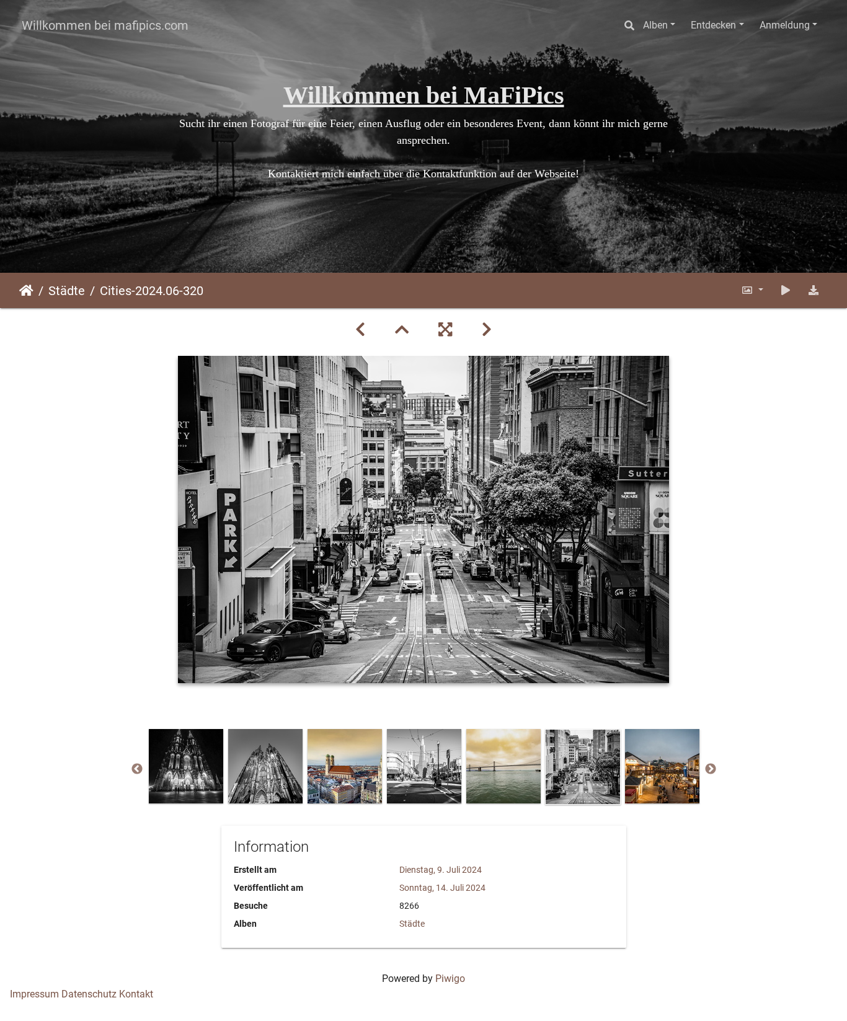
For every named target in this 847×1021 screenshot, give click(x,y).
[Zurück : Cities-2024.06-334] (360, 329)
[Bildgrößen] (752, 290)
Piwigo (450, 978)
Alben (655, 25)
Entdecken (713, 25)
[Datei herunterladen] (813, 290)
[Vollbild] (445, 329)
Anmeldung (785, 25)
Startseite (26, 290)
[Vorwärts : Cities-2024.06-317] (487, 329)
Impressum (34, 994)
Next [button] (710, 769)
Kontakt (136, 994)
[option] (186, 766)
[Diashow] (785, 290)
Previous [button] (137, 769)
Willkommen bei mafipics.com (105, 25)
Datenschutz (89, 994)
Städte (66, 290)
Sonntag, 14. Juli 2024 (442, 888)
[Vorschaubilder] (401, 329)
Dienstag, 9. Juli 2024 (440, 870)
